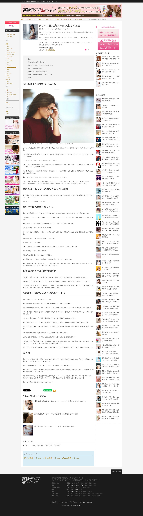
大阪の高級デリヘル (51, 458)
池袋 (8, 69)
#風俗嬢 (40, 445)
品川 (8, 58)
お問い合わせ (73, 502)
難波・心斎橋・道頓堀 (11, 94)
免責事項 (89, 502)
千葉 (82, 485)
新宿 (8, 50)
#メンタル (49, 445)
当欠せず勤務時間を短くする (36, 68)
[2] (98, 65)
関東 (8, 34)
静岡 (76, 489)
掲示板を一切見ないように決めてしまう (40, 74)
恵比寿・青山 (9, 48)
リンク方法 (81, 502)
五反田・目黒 (9, 60)
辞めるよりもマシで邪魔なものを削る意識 (40, 65)
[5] (98, 84)
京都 (72, 491)
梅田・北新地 (9, 92)
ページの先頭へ (116, 472)
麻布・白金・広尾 (10, 54)
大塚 (8, 71)
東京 (7, 44)
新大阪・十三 (9, 96)
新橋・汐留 (9, 65)
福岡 (7, 111)
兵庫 (76, 491)
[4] (98, 78)
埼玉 (77, 485)
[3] (98, 71)
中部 (14, 34)
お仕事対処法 (50, 50)
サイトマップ (63, 502)
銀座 (8, 62)
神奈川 (73, 485)
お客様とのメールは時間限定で (37, 71)
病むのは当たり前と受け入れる (37, 62)
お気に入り (54, 502)
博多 (8, 113)
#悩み (33, 445)
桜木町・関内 (9, 83)
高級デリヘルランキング (73, 505)
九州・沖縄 (9, 36)
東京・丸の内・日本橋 (11, 67)
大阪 (68, 491)
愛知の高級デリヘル (70, 458)
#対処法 (57, 445)
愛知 (68, 489)
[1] (98, 58)
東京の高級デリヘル (32, 458)
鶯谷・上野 (9, 73)
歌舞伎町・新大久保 (11, 52)
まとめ (30, 78)
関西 (11, 34)
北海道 (69, 483)
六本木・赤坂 (9, 56)
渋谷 (8, 46)
